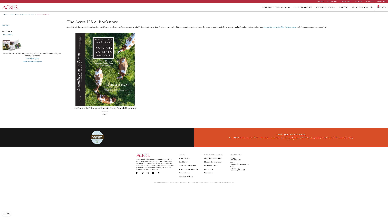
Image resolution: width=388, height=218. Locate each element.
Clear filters (5, 25)
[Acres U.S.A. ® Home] (11, 7)
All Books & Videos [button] (325, 7)
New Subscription (32, 59)
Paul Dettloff (7, 35)
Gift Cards (320, 1)
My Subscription (332, 1)
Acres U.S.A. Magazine (187, 166)
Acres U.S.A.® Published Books (276, 7)
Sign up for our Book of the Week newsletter (280, 27)
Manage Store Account (213, 162)
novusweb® (229, 182)
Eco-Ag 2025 (369, 1)
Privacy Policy (184, 173)
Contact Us (358, 1)
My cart (382, 7)
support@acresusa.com (240, 164)
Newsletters (208, 173)
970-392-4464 (236, 160)
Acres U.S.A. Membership (188, 169)
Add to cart (105, 119)
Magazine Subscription (213, 158)
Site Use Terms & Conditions (202, 182)
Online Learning (360, 7)
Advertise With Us (186, 176)
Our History (183, 162)
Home (6, 15)
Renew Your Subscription (32, 62)
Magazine (343, 7)
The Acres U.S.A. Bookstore (22, 15)
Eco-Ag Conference (303, 7)
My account (382, 1)
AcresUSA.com (184, 158)
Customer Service (346, 1)
